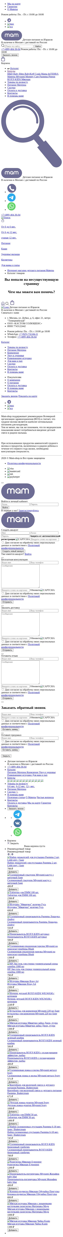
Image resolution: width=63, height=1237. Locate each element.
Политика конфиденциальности (24, 463)
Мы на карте (13, 3)
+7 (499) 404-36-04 (10, 49)
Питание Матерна (16, 85)
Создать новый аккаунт (13, 551)
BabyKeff (30, 74)
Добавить (13, 872)
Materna (11, 76)
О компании (13, 380)
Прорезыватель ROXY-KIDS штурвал (27, 937)
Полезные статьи (16, 797)
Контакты (12, 93)
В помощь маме (15, 96)
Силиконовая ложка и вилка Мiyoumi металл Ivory (33, 1075)
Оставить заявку (10, 729)
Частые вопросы (45, 797)
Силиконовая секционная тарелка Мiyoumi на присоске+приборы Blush (31, 953)
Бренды (11, 71)
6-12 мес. (20, 786)
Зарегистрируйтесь (29, 510)
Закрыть (6, 756)
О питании (13, 382)
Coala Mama (41, 74)
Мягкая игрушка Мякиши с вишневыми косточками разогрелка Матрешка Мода (28, 1210)
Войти (5, 507)
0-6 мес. (11, 786)
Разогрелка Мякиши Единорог (23, 1164)
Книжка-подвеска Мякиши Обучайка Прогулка (32, 1194)
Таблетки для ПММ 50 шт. (21, 1117)
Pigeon (51, 76)
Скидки (11, 87)
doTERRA (53, 74)
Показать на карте (27, 396)
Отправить (7, 602)
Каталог (14, 68)
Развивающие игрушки (19, 358)
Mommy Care (32, 76)
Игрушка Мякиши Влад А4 (21, 984)
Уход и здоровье (15, 355)
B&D (10, 74)
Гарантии (12, 6)
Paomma (43, 76)
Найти (38, 46)
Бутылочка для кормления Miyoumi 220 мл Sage (32, 1013)
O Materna (12, 9)
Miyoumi (20, 76)
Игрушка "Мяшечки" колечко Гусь (25, 907)
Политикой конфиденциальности (20, 546)
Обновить (35, 590)
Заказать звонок (9, 55)
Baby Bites (19, 74)
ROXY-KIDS (14, 79)
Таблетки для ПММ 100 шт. (21, 895)
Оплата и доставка (17, 90)
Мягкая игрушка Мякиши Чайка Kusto (27, 1223)
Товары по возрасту (17, 82)
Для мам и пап (14, 361)
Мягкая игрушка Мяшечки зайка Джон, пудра (31, 1025)
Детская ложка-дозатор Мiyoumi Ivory (27, 1105)
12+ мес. (30, 786)
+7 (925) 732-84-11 (28, 334)
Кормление (13, 352)
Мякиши (25, 79)
